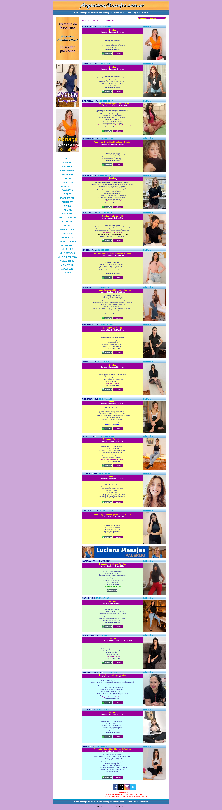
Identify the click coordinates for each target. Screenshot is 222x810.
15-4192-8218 (104, 64)
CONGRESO (67, 190)
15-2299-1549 (102, 746)
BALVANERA (67, 167)
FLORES (67, 194)
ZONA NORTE (67, 265)
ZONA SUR (67, 273)
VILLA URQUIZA (67, 261)
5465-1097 (108, 635)
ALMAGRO (67, 163)
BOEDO (67, 178)
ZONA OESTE (67, 269)
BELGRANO (67, 174)
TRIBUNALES (67, 233)
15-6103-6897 (106, 101)
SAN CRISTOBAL (67, 230)
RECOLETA (67, 222)
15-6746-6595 (106, 324)
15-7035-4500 (104, 473)
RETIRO (67, 226)
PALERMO (67, 210)
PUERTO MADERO (67, 218)
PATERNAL (67, 214)
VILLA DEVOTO (67, 245)
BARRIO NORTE (67, 171)
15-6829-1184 (104, 362)
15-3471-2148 (105, 399)
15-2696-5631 (102, 250)
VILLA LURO (67, 249)
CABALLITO (67, 182)
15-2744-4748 (107, 436)
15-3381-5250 (105, 213)
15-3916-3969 (104, 287)
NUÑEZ (67, 206)
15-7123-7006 (102, 598)
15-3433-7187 (106, 511)
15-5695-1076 (106, 138)
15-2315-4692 (103, 709)
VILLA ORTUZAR (67, 253)
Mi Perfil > (148, 598)
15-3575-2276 (104, 26)
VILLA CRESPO (67, 237)
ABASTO (67, 159)
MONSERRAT (67, 202)
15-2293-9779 (104, 175)
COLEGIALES (67, 186)
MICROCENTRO (67, 198)
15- (101, 635)
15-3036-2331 (114, 672)
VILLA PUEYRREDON (67, 257)
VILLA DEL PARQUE (67, 241)
